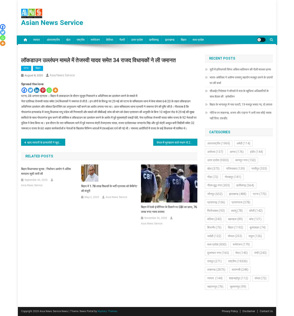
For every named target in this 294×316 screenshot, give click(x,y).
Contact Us (266, 311)
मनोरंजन (95, 39)
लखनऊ (216, 269)
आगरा (237, 151)
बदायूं (237, 210)
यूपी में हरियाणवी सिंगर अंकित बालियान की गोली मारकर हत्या (240, 69)
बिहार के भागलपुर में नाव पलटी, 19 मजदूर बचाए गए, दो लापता (241, 104)
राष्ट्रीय (81, 39)
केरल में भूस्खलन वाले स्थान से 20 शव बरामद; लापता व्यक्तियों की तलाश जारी (177, 142)
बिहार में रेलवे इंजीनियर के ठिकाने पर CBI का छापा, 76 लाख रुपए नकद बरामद (169, 209)
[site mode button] (261, 40)
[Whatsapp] (49, 90)
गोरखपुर (233, 177)
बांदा (255, 219)
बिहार (183, 39)
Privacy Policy (230, 311)
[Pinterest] (43, 90)
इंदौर (256, 151)
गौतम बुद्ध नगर (218, 185)
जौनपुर (215, 194)
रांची (260, 253)
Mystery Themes (107, 311)
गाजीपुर (259, 168)
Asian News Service (52, 22)
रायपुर (214, 261)
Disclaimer (249, 311)
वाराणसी (240, 269)
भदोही (214, 236)
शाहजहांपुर (238, 278)
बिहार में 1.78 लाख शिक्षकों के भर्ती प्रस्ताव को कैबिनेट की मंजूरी (109, 188)
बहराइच (235, 219)
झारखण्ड (170, 39)
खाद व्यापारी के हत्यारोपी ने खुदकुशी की (46, 142)
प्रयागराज (241, 202)
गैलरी (122, 39)
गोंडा (212, 177)
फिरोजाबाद (216, 210)
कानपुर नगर (245, 160)
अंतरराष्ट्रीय (53, 39)
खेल (68, 39)
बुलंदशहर (258, 227)
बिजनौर (214, 227)
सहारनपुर (215, 286)
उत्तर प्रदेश (137, 39)
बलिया (214, 219)
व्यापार (36, 39)
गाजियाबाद (235, 168)
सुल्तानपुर (238, 286)
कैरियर (109, 39)
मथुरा (255, 236)
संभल (260, 278)
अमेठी (243, 143)
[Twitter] (30, 90)
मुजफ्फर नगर (218, 253)
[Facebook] (24, 90)
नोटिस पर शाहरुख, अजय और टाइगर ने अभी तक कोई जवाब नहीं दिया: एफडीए (240, 115)
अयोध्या (215, 151)
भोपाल (235, 236)
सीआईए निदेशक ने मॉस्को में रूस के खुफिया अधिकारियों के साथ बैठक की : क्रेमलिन (239, 93)
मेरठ (241, 253)
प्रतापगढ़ (216, 202)
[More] (55, 90)
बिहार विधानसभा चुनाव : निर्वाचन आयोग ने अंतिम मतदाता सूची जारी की (46, 171)
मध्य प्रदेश (198, 39)
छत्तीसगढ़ (154, 39)
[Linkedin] (36, 90)
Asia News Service (62, 75)
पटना (26, 68)
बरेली (256, 210)
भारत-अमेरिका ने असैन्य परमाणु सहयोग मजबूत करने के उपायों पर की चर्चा (241, 80)
